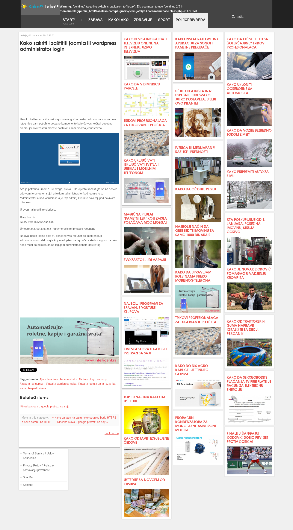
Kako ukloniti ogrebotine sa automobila (239, 88)
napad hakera (37, 388)
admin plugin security (93, 379)
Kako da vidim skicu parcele (142, 86)
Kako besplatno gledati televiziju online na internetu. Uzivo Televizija (145, 45)
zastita (25, 383)
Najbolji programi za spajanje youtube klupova (143, 307)
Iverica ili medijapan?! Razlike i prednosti (195, 149)
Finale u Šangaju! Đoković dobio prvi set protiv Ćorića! (247, 437)
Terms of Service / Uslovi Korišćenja (38, 456)
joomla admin (49, 379)
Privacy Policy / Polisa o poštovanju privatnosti (38, 468)
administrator (69, 379)
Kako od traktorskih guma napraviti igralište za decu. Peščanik (246, 327)
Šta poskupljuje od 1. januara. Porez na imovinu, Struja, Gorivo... (246, 225)
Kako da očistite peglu (195, 188)
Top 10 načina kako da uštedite (145, 398)
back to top (112, 433)
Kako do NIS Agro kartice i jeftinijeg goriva (191, 369)
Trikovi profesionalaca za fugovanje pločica (145, 122)
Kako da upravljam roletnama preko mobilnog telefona (193, 276)
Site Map (28, 477)
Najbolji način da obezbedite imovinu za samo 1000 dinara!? (194, 230)
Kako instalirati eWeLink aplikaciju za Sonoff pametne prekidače (197, 43)
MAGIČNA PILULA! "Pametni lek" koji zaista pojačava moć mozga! (145, 218)
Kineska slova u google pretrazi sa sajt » (82, 422)
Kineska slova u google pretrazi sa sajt (44, 406)
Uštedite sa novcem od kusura (144, 481)
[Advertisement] (69, 84)
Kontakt (28, 484)
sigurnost (38, 383)
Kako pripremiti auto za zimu (248, 173)
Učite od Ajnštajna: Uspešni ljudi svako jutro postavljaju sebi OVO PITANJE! (195, 97)
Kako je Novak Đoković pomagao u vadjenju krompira (249, 273)
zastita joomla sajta (92, 383)
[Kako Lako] (40, 6)
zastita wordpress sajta (62, 383)
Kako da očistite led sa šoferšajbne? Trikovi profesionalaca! (247, 43)
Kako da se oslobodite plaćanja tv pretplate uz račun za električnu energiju (249, 383)
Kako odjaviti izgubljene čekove (146, 440)
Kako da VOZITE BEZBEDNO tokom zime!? (249, 132)
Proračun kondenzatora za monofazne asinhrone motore (196, 424)
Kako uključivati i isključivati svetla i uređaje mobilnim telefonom (141, 166)
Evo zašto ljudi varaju (145, 259)
